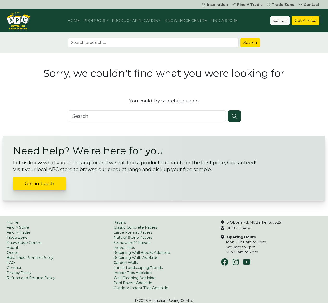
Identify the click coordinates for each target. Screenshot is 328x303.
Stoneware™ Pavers (132, 242)
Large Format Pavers (133, 232)
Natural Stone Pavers (133, 237)
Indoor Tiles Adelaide (133, 272)
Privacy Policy (19, 272)
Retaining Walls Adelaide (136, 257)
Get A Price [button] (305, 20)
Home (73, 20)
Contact (311, 4)
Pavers (120, 222)
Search (250, 42)
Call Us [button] (279, 20)
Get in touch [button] (39, 183)
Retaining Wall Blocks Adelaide (142, 252)
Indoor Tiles (124, 247)
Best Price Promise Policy (30, 257)
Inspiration (217, 4)
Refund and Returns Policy (31, 277)
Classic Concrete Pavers (135, 227)
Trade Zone (283, 4)
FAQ (11, 262)
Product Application (135, 20)
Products (94, 20)
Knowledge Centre (186, 20)
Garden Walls (126, 262)
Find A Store (224, 20)
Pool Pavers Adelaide (133, 282)
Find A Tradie (250, 4)
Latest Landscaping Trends (138, 267)
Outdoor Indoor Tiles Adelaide (141, 287)
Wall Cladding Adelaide (135, 277)
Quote (12, 252)
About (12, 247)
